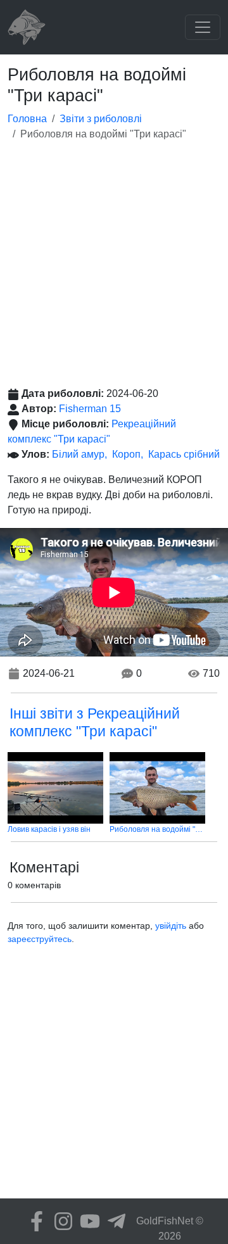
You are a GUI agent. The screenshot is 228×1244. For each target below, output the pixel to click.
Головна (27, 118)
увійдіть (170, 925)
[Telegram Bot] (113, 1221)
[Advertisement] (114, 266)
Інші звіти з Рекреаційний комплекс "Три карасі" (95, 722)
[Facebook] (33, 1221)
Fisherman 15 (90, 408)
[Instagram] (60, 1221)
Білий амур (78, 454)
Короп (126, 454)
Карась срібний (184, 454)
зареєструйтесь (40, 939)
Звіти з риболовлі (101, 118)
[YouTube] (86, 1221)
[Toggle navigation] (202, 27)
